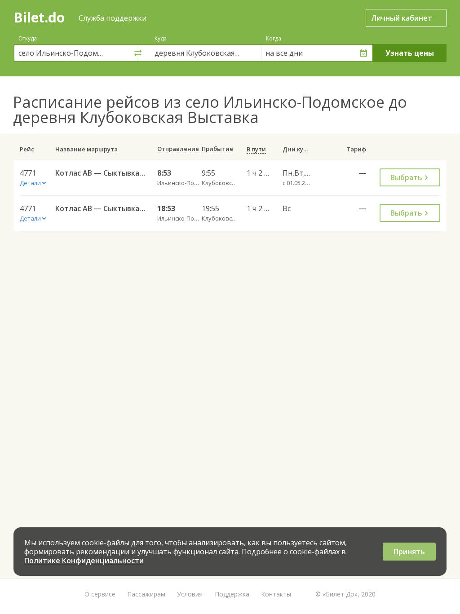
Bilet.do (39, 17)
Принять (409, 552)
